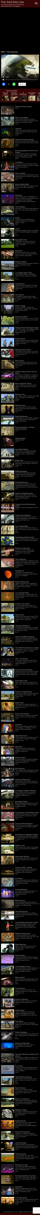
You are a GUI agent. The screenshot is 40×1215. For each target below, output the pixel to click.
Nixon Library (19, 360)
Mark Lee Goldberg (21, 117)
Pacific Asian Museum (22, 856)
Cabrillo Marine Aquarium (23, 1077)
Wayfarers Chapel (21, 1110)
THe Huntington (20, 207)
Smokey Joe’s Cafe (21, 1165)
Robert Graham (20, 339)
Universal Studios (20, 1143)
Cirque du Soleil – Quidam (23, 867)
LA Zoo (17, 229)
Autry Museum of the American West (27, 812)
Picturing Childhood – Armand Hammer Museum (24, 428)
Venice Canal (19, 615)
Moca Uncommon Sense (23, 383)
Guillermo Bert (20, 1010)
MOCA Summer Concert (23, 350)
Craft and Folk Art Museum (24, 823)
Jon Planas (18, 878)
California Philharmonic (22, 779)
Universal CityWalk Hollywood (24, 637)
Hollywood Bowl (20, 438)
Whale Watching (20, 944)
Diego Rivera (19, 702)
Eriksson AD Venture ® (30, 1211)
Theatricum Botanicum (22, 626)
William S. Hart (20, 845)
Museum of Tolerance (22, 1099)
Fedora (17, 218)
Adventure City (20, 394)
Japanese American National (24, 139)
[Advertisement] (20, 29)
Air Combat (18, 1066)
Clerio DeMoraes (20, 559)
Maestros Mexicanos (22, 582)
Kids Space (18, 746)
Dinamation (19, 251)
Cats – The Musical (21, 659)
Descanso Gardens (21, 317)
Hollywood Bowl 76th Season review (27, 328)
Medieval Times (20, 405)
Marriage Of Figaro (21, 801)
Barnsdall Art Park (21, 240)
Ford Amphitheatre (21, 889)
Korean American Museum (23, 670)
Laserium (18, 128)
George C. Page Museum (23, 692)
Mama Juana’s (20, 977)
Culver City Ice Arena (22, 713)
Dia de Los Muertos (21, 999)
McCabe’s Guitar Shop (22, 548)
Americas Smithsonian (22, 1043)
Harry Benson (19, 295)
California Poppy (20, 1154)
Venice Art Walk (20, 173)
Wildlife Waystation (21, 471)
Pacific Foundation (21, 1032)
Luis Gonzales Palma (22, 593)
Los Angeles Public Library (23, 273)
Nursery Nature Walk (22, 184)
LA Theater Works (21, 1198)
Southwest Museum (21, 482)
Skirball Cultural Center (22, 933)
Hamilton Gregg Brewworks (24, 493)
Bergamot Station (20, 262)
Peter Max (18, 724)
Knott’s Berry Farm (21, 681)
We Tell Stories (20, 768)
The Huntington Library (22, 966)
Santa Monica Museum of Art (24, 537)
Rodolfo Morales (20, 1121)
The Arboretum (20, 988)
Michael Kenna (20, 900)
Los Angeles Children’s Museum (25, 790)
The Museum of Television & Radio (26, 834)
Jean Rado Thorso (21, 735)
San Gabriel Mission (21, 449)
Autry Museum (20, 284)
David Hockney (20, 955)
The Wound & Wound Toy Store (25, 1176)
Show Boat (18, 1187)
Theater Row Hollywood (23, 515)
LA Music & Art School (22, 604)
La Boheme (19, 162)
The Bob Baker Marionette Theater (26, 922)
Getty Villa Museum (21, 416)
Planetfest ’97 (19, 571)
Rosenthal (18, 195)
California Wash (20, 757)
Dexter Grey (19, 460)
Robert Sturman (20, 1088)
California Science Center (23, 106)
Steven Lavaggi (20, 306)
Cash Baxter (19, 1021)
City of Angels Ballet (21, 526)
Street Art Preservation (22, 1132)
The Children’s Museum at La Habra (27, 648)
